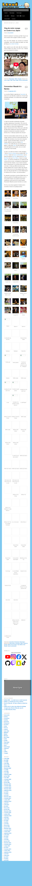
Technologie (19, 12)
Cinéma (6, 716)
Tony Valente (16, 158)
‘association (23, 94)
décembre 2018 (7, 788)
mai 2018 (6, 793)
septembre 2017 (7, 801)
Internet (6, 729)
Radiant (5, 159)
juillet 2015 (6, 834)
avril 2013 (6, 860)
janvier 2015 (7, 841)
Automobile (6, 715)
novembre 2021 (7, 785)
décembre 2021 (7, 784)
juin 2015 (6, 836)
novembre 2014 (7, 844)
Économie (6, 721)
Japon (8, 80)
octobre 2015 (7, 831)
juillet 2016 (6, 819)
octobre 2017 (7, 800)
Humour (6, 727)
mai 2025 (6, 769)
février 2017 (6, 808)
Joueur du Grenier (12, 153)
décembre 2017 (7, 796)
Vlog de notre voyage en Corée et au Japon (12, 29)
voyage (16, 80)
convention (17, 643)
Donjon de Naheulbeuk (18, 155)
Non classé (6, 737)
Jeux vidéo (6, 15)
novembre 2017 (7, 798)
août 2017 (6, 803)
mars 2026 (6, 763)
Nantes (9, 644)
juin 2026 (6, 760)
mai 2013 (6, 858)
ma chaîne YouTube (14, 44)
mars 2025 (6, 773)
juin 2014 (6, 847)
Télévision (6, 748)
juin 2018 (6, 792)
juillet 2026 (6, 758)
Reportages (12, 12)
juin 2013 (6, 857)
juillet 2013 (6, 855)
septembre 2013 (7, 852)
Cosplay (6, 720)
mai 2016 (6, 822)
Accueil (5, 12)
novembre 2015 (7, 830)
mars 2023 (6, 777)
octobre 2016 (7, 814)
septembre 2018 (7, 790)
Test (5, 750)
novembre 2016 (7, 812)
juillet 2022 (6, 781)
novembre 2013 (7, 849)
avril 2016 (6, 823)
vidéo (11, 80)
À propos (13, 18)
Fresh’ (14, 145)
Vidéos (16, 79)
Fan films (6, 724)
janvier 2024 (7, 776)
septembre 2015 (7, 833)
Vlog (14, 80)
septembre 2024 (7, 774)
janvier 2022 (7, 782)
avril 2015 (6, 839)
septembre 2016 (7, 815)
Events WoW (7, 18)
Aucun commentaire (26, 29)
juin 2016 (6, 820)
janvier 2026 (7, 766)
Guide (5, 726)
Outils (5, 739)
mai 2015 (6, 838)
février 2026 (6, 765)
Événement (16, 642)
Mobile (5, 734)
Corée (5, 80)
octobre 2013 (7, 850)
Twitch (21, 15)
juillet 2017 (6, 804)
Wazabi (5, 646)
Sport (5, 745)
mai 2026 (6, 761)
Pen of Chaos (14, 644)
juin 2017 (6, 806)
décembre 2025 (7, 768)
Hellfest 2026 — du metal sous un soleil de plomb (15, 700)
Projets (5, 740)
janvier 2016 (7, 827)
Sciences (6, 743)
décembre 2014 (7, 842)
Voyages (20, 79)
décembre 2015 (7, 828)
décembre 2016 (7, 811)
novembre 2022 (7, 779)
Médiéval (6, 732)
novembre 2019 (7, 787)
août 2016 (6, 817)
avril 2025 (6, 771)
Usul (24, 644)
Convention (11, 642)
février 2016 (6, 825)
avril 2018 (6, 795)
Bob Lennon (12, 643)
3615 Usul (14, 156)
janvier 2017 (7, 809)
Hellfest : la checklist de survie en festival (13, 701)
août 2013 (6, 853)
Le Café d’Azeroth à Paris (10, 709)
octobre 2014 (7, 846)
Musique (13, 15)
